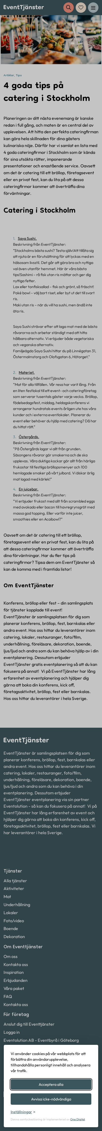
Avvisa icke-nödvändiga (51, 1099)
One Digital (77, 1119)
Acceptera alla (51, 1084)
